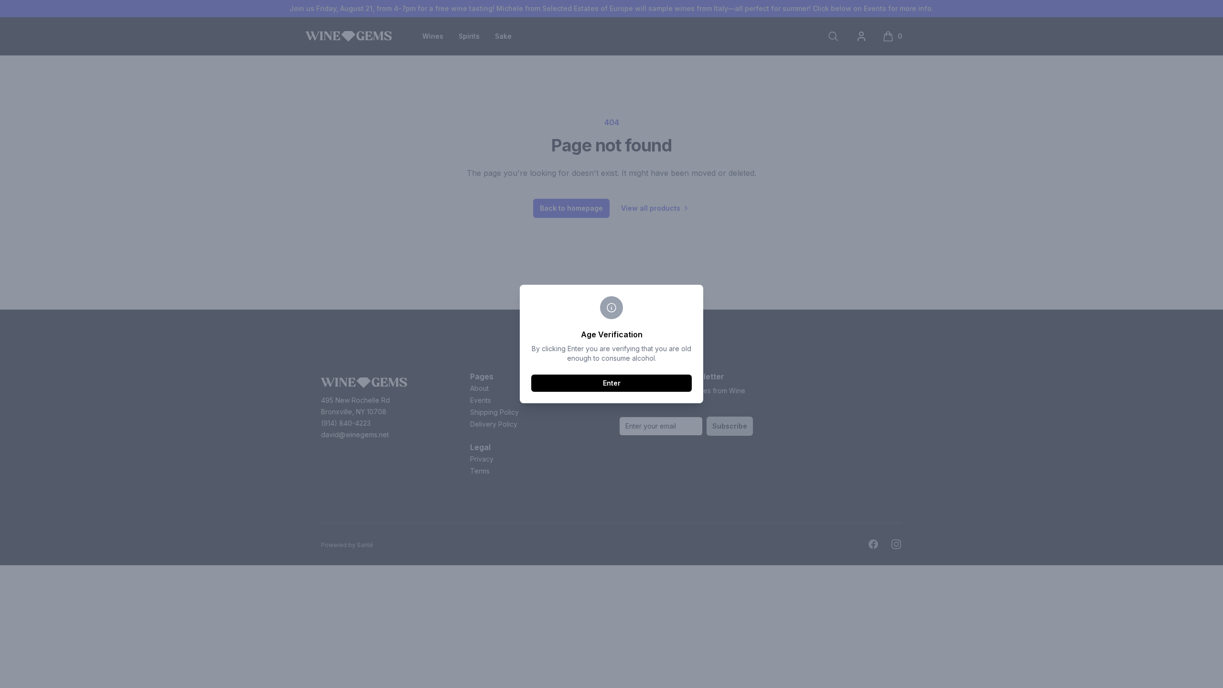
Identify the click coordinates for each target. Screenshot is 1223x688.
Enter (612, 383)
